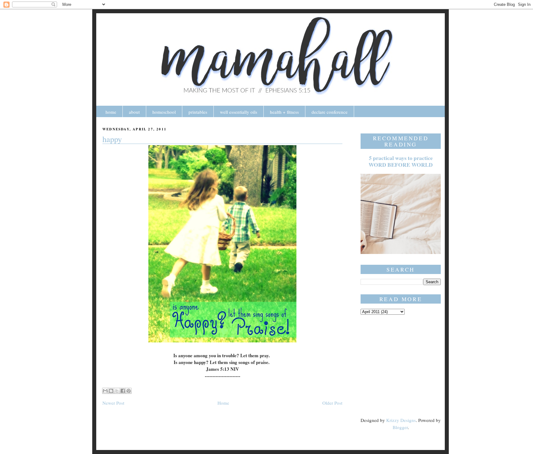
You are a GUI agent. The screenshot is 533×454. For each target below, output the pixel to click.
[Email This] (105, 391)
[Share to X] (117, 391)
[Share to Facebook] (123, 391)
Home (223, 403)
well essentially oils (238, 112)
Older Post (332, 403)
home (110, 112)
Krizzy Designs (401, 420)
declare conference (330, 112)
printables (197, 112)
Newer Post (113, 403)
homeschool (164, 112)
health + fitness (284, 112)
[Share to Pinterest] (129, 391)
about (134, 112)
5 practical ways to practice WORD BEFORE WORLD (401, 161)
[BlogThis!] (111, 391)
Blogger (400, 427)
